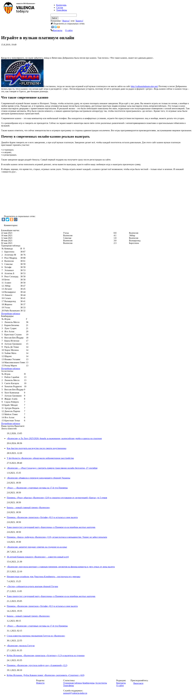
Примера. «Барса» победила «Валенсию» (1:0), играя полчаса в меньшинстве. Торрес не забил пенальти (57, 537)
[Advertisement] (34, 50)
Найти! (54, 18)
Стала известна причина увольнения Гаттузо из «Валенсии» (36, 636)
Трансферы (61, 10)
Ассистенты (101, 683)
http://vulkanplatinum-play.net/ (144, 86)
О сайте (69, 30)
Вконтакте (138, 683)
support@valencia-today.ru (75, 693)
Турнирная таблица (72, 683)
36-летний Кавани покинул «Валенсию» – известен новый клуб (38, 557)
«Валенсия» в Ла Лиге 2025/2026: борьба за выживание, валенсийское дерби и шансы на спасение (54, 438)
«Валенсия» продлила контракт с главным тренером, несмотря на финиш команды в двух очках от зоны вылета (61, 566)
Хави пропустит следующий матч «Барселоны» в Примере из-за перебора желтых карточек (51, 527)
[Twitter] (55, 27)
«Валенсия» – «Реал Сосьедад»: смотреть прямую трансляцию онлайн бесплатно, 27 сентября (52, 468)
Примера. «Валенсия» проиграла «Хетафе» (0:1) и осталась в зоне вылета (42, 517)
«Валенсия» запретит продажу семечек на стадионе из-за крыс (37, 547)
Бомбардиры (89, 683)
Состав (59, 7)
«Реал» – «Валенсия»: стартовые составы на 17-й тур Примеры (37, 488)
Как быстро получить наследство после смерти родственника (36, 448)
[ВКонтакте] (52, 27)
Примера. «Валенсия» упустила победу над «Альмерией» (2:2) (37, 665)
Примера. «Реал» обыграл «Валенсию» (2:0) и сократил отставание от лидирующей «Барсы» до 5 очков (57, 497)
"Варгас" (66, 21)
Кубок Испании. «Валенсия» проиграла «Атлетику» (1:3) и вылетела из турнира (45, 655)
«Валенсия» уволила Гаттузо (21, 645)
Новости (40, 683)
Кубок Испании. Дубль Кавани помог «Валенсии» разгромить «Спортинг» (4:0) (45, 675)
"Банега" (79, 21)
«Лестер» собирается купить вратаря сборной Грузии (32, 586)
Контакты (57, 30)
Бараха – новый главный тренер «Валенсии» (28, 507)
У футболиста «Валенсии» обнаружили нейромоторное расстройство (40, 458)
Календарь (61, 5)
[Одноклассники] (58, 27)
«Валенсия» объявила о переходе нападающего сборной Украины (38, 478)
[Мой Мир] (15, 219)
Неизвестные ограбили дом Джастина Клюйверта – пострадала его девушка (43, 576)
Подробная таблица (10, 313)
